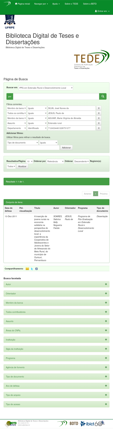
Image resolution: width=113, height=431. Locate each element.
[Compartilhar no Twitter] (32, 268)
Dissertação (102, 216)
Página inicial (23, 3)
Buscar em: (12, 87)
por (9, 96)
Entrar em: (102, 11)
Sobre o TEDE (71, 3)
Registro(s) (95, 161)
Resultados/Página (15, 161)
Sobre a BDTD (90, 3)
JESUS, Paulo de (69, 218)
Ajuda (55, 3)
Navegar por (40, 3)
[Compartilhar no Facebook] (37, 268)
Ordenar (69, 161)
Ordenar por (40, 161)
